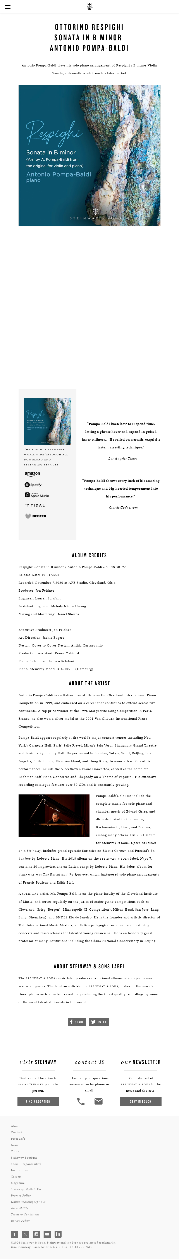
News (15, 1145)
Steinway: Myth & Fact (27, 1189)
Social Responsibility (26, 1164)
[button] (81, 1104)
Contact (16, 1132)
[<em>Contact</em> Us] (98, 1104)
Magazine (18, 1183)
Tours (15, 1151)
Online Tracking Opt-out (28, 1202)
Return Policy (20, 1221)
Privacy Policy (21, 1195)
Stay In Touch (140, 1101)
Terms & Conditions (25, 1214)
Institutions (19, 1170)
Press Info (18, 1139)
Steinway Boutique (24, 1157)
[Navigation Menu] (7, 6)
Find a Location (38, 1101)
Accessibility (19, 1208)
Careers (16, 1176)
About (15, 1126)
